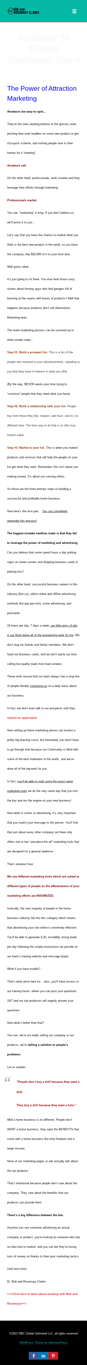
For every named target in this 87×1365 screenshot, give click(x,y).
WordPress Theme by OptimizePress (43, 1342)
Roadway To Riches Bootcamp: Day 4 (43, 48)
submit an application (22, 718)
